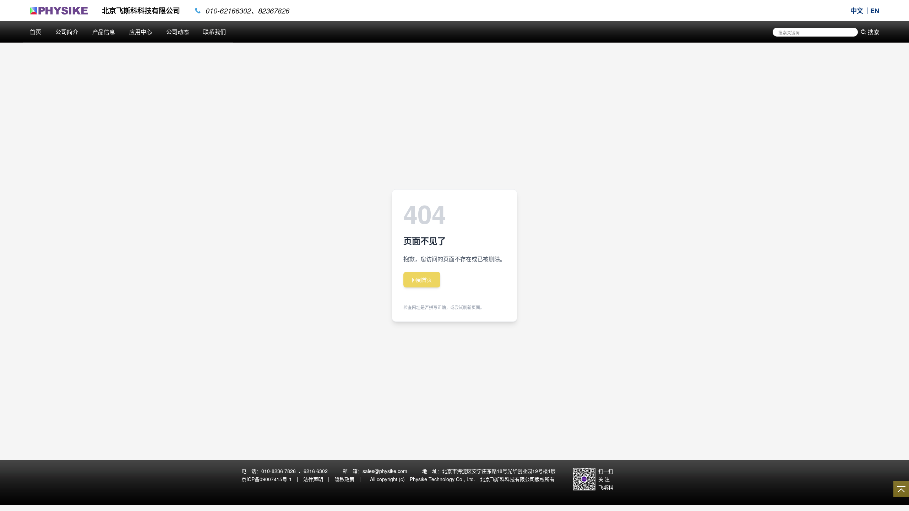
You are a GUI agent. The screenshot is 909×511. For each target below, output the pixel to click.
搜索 (873, 32)
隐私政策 (344, 479)
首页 (35, 32)
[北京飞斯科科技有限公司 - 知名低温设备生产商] (59, 11)
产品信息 (103, 32)
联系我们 (214, 32)
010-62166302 (228, 11)
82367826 (273, 11)
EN (874, 10)
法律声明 (313, 479)
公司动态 (177, 32)
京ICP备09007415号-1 (266, 479)
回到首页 (422, 279)
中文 (856, 10)
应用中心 (140, 32)
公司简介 (66, 32)
